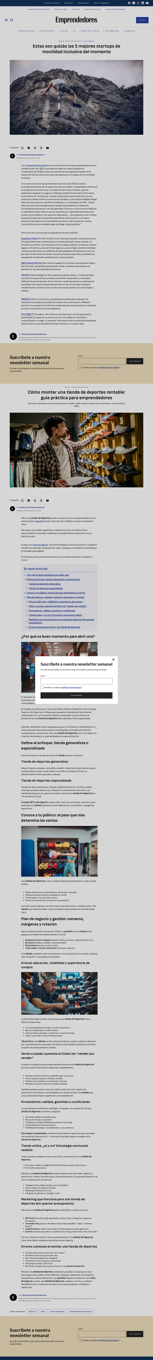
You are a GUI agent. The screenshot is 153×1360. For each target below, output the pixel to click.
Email (43, 676)
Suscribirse (76, 695)
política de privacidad (71, 687)
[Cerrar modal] (113, 660)
